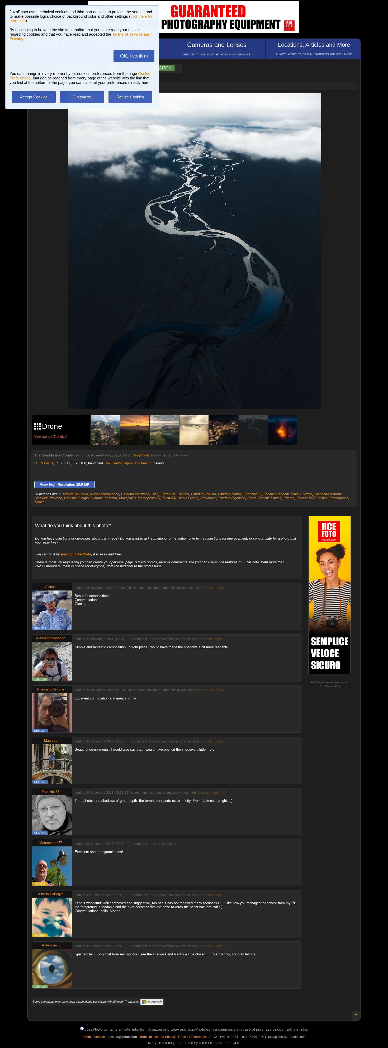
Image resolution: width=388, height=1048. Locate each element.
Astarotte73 (50, 945)
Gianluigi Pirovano (48, 498)
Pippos (276, 498)
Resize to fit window (197, 102)
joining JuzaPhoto (76, 554)
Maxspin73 (127, 498)
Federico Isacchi (276, 494)
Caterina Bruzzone (135, 494)
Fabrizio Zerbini (230, 494)
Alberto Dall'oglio (75, 494)
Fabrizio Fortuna (203, 494)
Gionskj (70, 498)
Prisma (288, 498)
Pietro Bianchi (258, 498)
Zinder (39, 502)
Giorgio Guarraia (90, 498)
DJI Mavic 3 (43, 463)
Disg (155, 494)
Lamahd (111, 498)
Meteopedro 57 (149, 498)
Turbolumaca (338, 498)
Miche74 (169, 498)
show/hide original (211, 588)
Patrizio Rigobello (232, 498)
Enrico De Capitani (174, 494)
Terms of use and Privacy (158, 1037)
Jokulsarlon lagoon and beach (127, 463)
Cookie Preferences (192, 1037)
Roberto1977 (306, 498)
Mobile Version (94, 1037)
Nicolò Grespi (188, 498)
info (337, 686)
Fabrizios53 (252, 494)
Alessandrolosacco (104, 494)
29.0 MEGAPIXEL (198, 399)
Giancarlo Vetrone (328, 494)
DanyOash (141, 455)
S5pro (322, 498)
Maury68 (50, 740)
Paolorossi (208, 498)
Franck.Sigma (301, 494)
